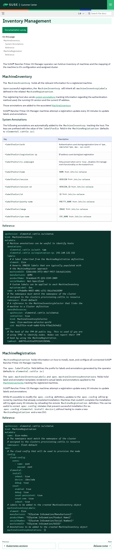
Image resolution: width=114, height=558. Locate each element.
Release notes (100, 545)
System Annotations (14, 44)
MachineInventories (13, 382)
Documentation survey (15, 30)
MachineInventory (12, 40)
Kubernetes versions (17, 545)
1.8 (79, 13)
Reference (9, 47)
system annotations (45, 97)
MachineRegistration (13, 51)
